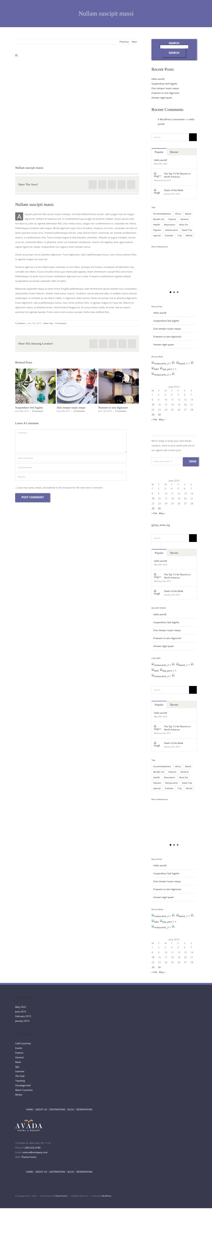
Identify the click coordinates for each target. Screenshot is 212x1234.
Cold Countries (23, 1043)
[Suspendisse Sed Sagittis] (35, 386)
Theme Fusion (61, 1196)
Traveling (20, 1080)
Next (134, 41)
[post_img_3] (77, 107)
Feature (172, 219)
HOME (29, 1109)
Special (157, 235)
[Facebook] (92, 184)
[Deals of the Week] (158, 191)
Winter (189, 235)
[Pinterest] (121, 184)
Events (18, 1048)
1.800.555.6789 (32, 1147)
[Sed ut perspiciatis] (174, 363)
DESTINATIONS (57, 1109)
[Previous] (18, 390)
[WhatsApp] (112, 184)
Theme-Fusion (28, 1156)
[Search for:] (170, 136)
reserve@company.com (34, 1152)
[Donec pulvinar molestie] (155, 369)
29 (153, 414)
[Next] (135, 390)
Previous (124, 41)
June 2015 (20, 1011)
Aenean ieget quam (161, 97)
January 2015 (22, 1020)
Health (156, 224)
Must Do (183, 224)
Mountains (169, 224)
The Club (20, 1076)
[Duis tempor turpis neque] (77, 386)
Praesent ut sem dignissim (113, 386)
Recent (174, 152)
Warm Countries (24, 1090)
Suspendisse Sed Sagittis (29, 386)
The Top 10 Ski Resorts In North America (177, 175)
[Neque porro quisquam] (161, 363)
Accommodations (162, 213)
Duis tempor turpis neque (71, 386)
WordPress (106, 1196)
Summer (169, 235)
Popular (159, 152)
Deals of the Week (173, 190)
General (184, 219)
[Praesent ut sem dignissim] (118, 386)
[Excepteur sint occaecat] (183, 363)
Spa (51, 323)
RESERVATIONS (84, 1109)
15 (153, 404)
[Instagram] (182, 1195)
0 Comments (60, 323)
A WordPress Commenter (171, 119)
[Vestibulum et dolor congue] (168, 369)
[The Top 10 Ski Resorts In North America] (158, 174)
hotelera (21, 323)
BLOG (71, 1109)
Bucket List (158, 219)
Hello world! (158, 78)
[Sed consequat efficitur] (174, 374)
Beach (188, 213)
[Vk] (131, 184)
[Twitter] (102, 184)
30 (159, 414)
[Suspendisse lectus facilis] (192, 363)
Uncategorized (23, 1085)
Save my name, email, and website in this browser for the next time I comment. (60, 487)
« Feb (154, 419)
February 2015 (23, 1016)
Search (174, 43)
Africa (178, 213)
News (46, 323)
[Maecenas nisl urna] (161, 374)
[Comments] (189, 152)
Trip (180, 235)
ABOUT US (41, 1109)
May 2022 (20, 1006)
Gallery (41, 386)
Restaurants (171, 230)
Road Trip (187, 230)
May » (162, 419)
